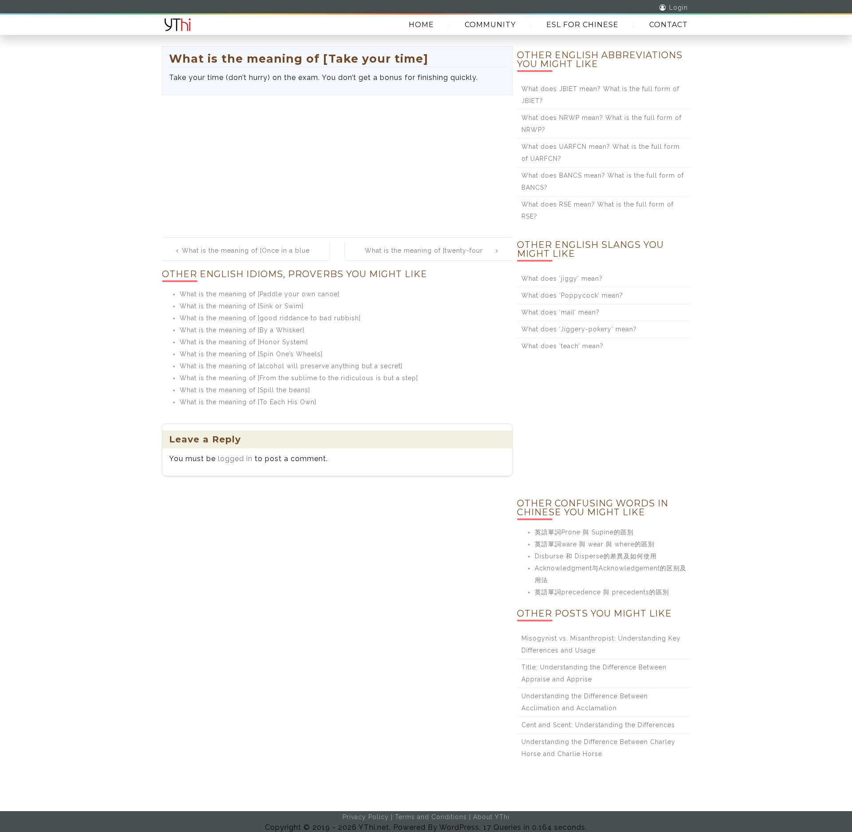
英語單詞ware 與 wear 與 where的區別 (595, 544)
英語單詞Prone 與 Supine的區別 (584, 532)
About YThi (491, 816)
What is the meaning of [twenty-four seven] (424, 257)
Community (490, 24)
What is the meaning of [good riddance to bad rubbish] (270, 318)
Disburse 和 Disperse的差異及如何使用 (596, 556)
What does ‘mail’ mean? (560, 312)
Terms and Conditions (431, 816)
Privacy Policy (366, 816)
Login (678, 7)
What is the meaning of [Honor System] (244, 342)
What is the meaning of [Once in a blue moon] (246, 257)
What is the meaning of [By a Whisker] (242, 330)
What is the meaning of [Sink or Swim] (242, 306)
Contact (668, 24)
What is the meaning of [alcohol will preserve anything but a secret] (291, 366)
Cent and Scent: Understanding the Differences (598, 724)
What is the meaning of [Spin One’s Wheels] (251, 354)
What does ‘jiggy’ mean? (562, 278)
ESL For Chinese (582, 24)
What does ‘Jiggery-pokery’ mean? (579, 329)
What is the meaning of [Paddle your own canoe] (259, 294)
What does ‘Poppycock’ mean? (572, 295)
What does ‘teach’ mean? (562, 346)
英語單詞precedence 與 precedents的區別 (602, 592)
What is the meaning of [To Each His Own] (248, 402)
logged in (235, 458)
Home (421, 24)
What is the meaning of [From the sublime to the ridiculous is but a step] (299, 378)
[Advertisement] (337, 162)
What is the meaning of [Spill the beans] (245, 390)
